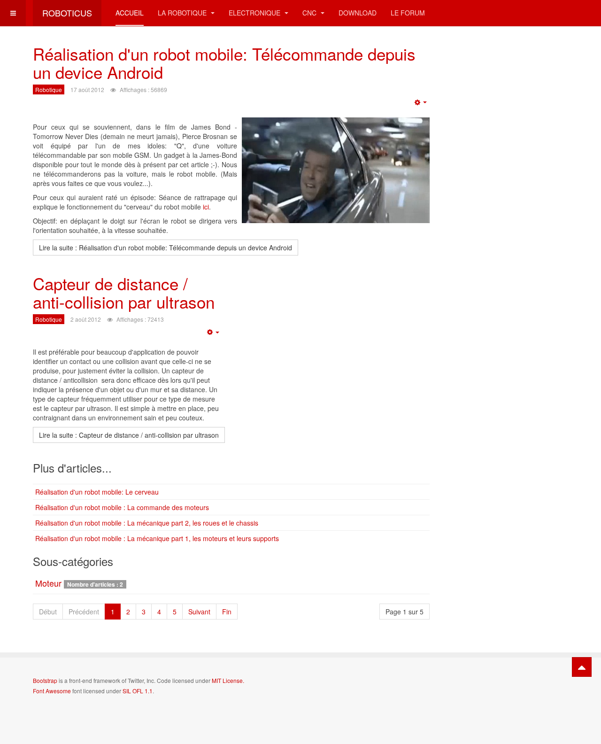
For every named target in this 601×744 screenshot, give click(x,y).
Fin (226, 611)
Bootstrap (45, 680)
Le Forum (408, 12)
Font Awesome (52, 691)
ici (206, 206)
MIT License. (228, 680)
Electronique (255, 12)
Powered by (525, 688)
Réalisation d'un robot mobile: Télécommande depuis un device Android (224, 63)
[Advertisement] (518, 185)
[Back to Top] (582, 667)
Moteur (48, 583)
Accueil (130, 12)
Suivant (199, 611)
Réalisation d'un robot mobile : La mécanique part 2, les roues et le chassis (146, 522)
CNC (310, 12)
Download (358, 12)
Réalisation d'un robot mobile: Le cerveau (97, 491)
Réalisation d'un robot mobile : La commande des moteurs (122, 507)
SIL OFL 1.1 (138, 691)
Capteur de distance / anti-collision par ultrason (124, 292)
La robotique (183, 12)
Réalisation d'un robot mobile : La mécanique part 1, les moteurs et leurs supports (157, 538)
